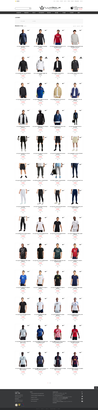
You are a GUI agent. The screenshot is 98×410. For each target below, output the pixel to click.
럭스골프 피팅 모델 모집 (34, 399)
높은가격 (78, 26)
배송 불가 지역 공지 (34, 397)
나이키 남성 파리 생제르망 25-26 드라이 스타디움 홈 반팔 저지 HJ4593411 (58, 369)
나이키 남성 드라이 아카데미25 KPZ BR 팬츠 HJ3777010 (40, 207)
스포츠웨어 (72, 12)
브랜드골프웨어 (41, 12)
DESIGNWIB (55, 402)
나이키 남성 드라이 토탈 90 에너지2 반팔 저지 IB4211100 (40, 288)
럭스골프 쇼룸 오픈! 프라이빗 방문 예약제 (37, 393)
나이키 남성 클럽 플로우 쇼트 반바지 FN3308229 (75, 153)
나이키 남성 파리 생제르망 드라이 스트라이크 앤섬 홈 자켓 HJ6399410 (57, 127)
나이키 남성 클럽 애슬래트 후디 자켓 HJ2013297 (57, 99)
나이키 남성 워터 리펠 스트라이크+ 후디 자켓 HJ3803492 (75, 100)
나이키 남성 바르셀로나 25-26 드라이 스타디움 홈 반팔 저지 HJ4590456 (75, 369)
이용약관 (42, 408)
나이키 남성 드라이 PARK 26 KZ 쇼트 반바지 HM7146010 (23, 154)
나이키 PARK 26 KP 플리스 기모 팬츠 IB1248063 (57, 180)
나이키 (33, 21)
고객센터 (58, 408)
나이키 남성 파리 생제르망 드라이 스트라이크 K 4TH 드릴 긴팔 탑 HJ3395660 (58, 47)
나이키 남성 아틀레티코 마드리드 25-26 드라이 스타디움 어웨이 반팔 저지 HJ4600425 (40, 369)
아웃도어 (33, 12)
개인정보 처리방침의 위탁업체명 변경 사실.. (37, 395)
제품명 (82, 26)
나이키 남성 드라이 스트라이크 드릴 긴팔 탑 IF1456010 (40, 47)
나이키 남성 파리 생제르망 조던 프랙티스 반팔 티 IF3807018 (23, 261)
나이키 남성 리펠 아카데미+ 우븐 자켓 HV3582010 (23, 73)
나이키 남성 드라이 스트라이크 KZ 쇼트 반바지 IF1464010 (40, 154)
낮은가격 (74, 26)
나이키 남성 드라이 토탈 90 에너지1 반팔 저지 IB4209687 (75, 261)
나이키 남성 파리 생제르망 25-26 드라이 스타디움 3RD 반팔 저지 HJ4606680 (75, 342)
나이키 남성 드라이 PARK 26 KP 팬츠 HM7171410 (75, 180)
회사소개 (37, 408)
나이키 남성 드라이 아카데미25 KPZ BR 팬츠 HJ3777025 (23, 207)
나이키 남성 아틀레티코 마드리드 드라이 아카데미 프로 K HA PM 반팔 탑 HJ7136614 (58, 342)
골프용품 (56, 12)
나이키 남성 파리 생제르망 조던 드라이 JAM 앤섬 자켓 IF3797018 (40, 127)
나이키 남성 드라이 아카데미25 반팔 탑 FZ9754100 (40, 233)
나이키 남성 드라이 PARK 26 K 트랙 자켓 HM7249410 (23, 47)
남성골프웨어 (18, 12)
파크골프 (64, 12)
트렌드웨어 (49, 12)
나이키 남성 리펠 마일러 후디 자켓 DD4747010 (23, 99)
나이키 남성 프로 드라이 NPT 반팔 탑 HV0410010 (23, 314)
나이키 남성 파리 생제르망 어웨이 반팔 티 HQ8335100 (40, 315)
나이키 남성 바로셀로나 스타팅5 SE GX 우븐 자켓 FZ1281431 (40, 100)
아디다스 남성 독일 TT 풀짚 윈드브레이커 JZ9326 (75, 73)
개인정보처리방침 (52, 408)
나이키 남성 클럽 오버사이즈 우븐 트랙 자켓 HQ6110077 (23, 127)
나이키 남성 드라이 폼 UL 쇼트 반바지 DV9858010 (23, 180)
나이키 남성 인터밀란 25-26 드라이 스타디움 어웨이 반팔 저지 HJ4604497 (23, 369)
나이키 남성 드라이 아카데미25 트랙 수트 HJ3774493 (75, 127)
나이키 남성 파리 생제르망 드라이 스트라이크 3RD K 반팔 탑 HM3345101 (75, 315)
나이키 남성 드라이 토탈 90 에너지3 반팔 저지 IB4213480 (23, 288)
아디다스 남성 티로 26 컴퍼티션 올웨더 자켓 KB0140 (40, 74)
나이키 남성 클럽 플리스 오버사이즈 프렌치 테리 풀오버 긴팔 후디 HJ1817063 (75, 47)
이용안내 (46, 408)
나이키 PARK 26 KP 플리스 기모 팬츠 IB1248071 (40, 180)
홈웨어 (79, 12)
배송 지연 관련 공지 (34, 401)
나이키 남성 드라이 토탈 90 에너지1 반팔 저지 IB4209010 (58, 288)
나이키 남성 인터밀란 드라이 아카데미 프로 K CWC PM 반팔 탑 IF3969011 (58, 261)
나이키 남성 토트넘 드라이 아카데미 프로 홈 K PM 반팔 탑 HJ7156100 (23, 342)
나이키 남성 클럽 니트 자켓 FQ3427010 (58, 73)
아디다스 (22, 21)
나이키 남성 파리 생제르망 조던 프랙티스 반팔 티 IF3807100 (75, 234)
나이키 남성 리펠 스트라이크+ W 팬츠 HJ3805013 (23, 233)
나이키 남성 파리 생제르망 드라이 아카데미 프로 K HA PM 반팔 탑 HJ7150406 (40, 342)
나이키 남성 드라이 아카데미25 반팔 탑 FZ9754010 (58, 233)
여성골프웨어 (26, 12)
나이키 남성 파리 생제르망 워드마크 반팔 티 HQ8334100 (57, 315)
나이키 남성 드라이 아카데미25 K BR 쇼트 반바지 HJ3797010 (57, 154)
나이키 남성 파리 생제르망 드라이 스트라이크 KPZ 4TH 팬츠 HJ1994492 (75, 207)
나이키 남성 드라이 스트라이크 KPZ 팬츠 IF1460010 (58, 206)
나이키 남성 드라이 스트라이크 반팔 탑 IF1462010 (40, 260)
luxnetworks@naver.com (58, 395)
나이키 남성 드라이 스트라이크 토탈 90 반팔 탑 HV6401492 (75, 288)
